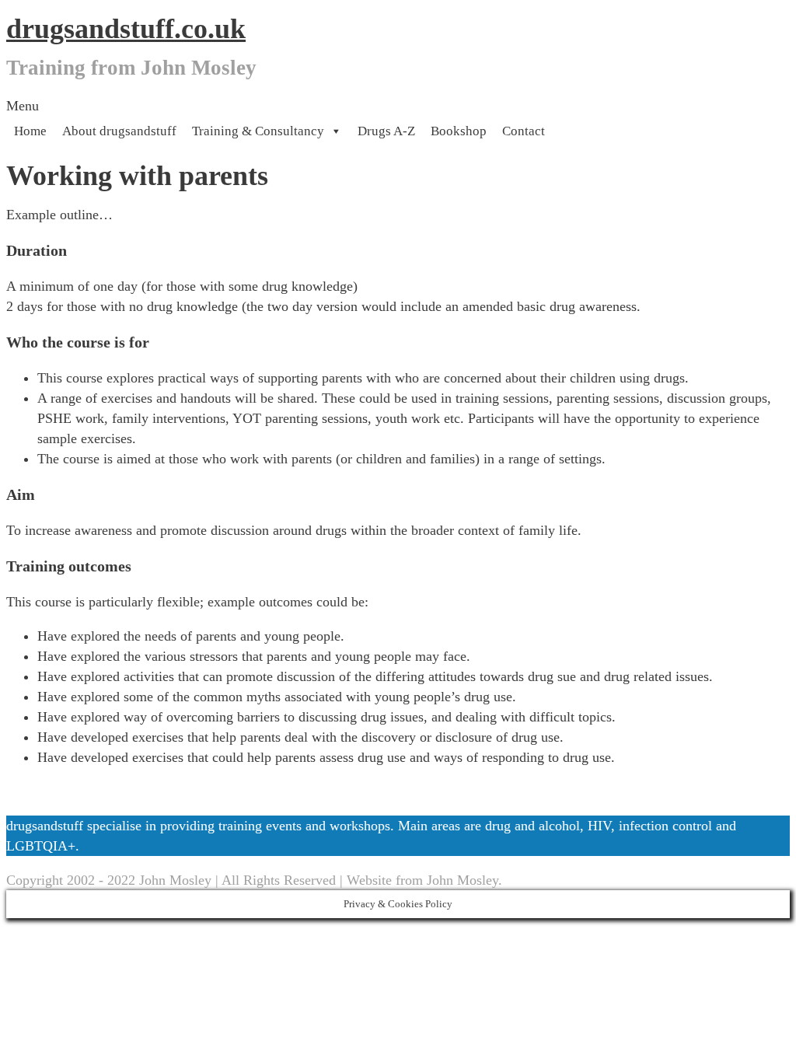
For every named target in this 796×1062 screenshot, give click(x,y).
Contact (523, 131)
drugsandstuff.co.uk (126, 28)
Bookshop (459, 131)
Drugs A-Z (386, 131)
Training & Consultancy (258, 131)
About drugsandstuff (119, 131)
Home (30, 131)
